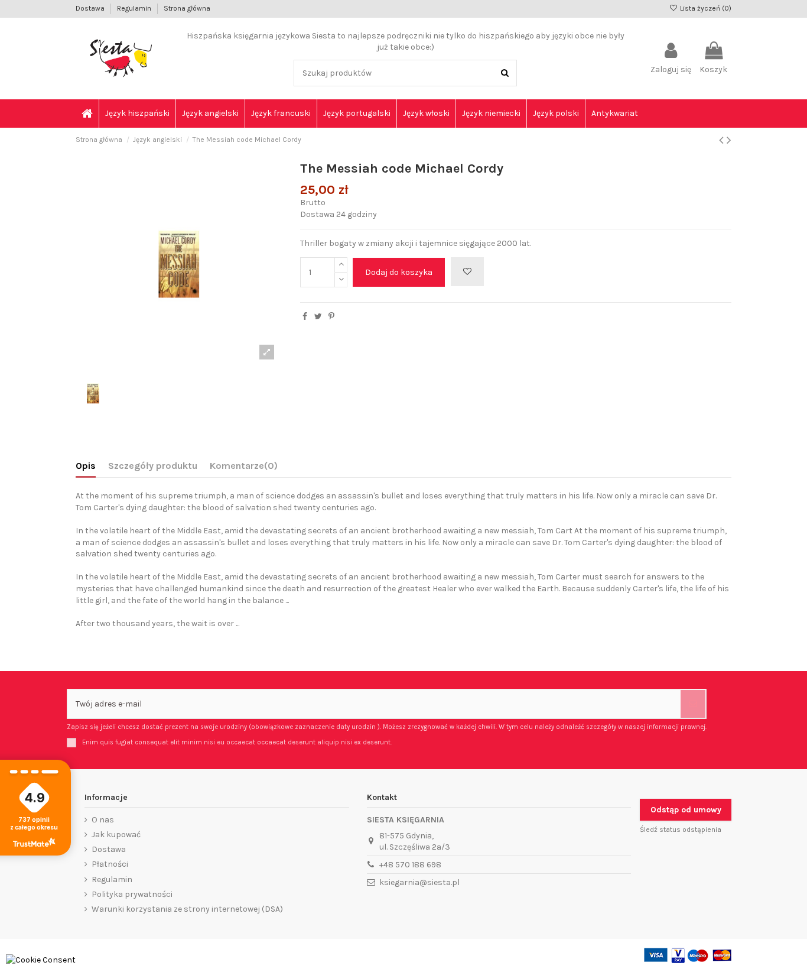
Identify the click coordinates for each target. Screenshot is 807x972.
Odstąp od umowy (685, 810)
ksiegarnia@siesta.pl (419, 882)
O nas (103, 820)
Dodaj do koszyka (398, 272)
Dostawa (91, 8)
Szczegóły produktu (152, 465)
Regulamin (135, 8)
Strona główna (187, 8)
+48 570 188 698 (410, 865)
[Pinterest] (331, 317)
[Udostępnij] (304, 317)
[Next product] (729, 140)
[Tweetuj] (318, 317)
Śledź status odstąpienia (680, 829)
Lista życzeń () (704, 8)
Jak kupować (116, 835)
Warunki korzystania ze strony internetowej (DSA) (187, 909)
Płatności (110, 864)
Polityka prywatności (132, 894)
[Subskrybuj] (693, 703)
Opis (86, 465)
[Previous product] (723, 140)
